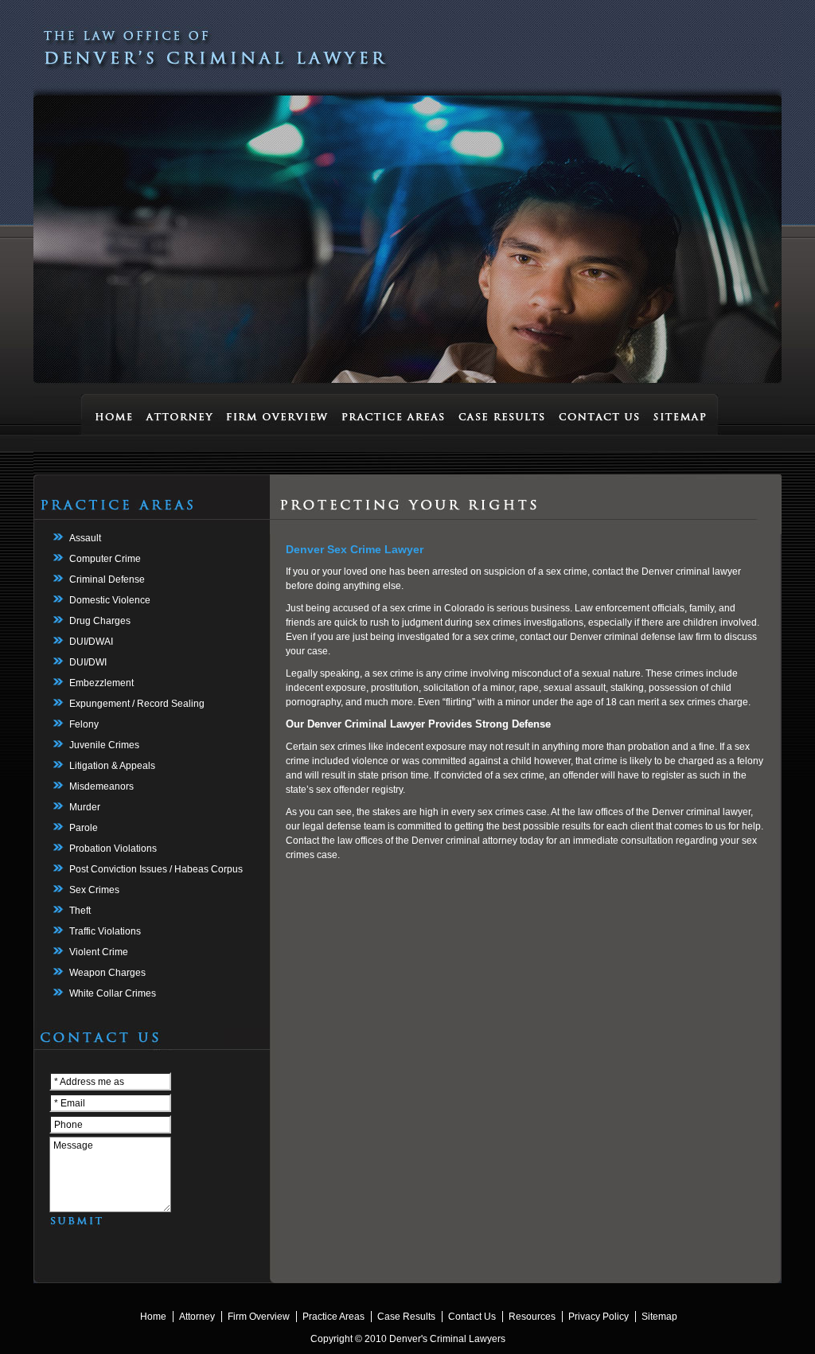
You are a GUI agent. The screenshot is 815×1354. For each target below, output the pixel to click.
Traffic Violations (105, 931)
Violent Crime (98, 952)
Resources (532, 1316)
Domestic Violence (109, 600)
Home (153, 1316)
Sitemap (659, 1316)
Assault (85, 538)
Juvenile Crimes (104, 745)
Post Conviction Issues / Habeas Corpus (156, 869)
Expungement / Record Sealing (137, 703)
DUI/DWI (88, 662)
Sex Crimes (94, 890)
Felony (84, 724)
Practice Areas (333, 1316)
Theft (80, 910)
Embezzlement (101, 683)
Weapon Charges (107, 972)
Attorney (197, 1316)
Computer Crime (105, 558)
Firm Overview (259, 1316)
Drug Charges (100, 620)
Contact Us (472, 1316)
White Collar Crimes (112, 993)
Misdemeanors (101, 786)
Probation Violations (113, 848)
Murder (84, 807)
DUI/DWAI (91, 641)
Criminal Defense (107, 579)
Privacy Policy (598, 1316)
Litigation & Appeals (112, 765)
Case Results (406, 1316)
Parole (83, 827)
